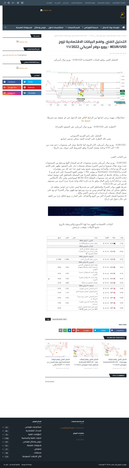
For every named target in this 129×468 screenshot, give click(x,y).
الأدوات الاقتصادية (118, 2)
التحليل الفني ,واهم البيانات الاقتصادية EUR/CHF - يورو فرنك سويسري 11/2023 (114, 362)
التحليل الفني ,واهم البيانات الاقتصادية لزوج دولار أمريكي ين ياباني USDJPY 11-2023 (58, 362)
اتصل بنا (57, 2)
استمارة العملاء (76, 2)
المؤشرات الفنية (23, 434)
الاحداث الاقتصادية (23, 430)
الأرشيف (49, 2)
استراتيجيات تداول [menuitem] (56, 27)
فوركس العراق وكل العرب (118, 464)
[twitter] (18, 3)
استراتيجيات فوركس (23, 427)
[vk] (32, 93)
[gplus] (13, 3)
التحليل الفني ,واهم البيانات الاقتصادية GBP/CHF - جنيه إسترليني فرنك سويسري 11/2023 (86, 362)
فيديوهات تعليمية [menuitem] (24, 27)
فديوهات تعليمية (23, 445)
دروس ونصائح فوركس (23, 441)
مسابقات (23, 452)
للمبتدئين (23, 449)
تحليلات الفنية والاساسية (114, 35)
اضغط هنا (85, 120)
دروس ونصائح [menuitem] (40, 27)
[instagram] (4, 3)
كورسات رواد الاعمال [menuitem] (110, 27)
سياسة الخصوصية (27, 464)
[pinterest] (8, 3)
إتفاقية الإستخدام (15, 464)
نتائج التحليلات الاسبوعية (23, 456)
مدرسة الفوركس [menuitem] (91, 27)
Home (124, 35)
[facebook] (22, 3)
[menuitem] (123, 27)
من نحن (66, 2)
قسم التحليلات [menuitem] (74, 27)
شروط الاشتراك (90, 2)
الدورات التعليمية (104, 2)
